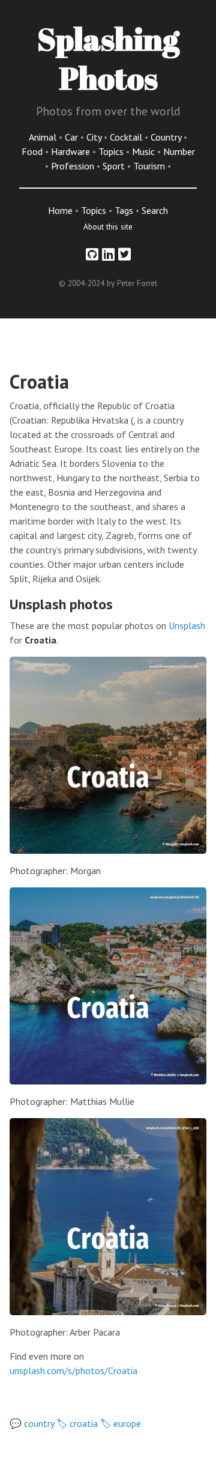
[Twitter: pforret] (124, 254)
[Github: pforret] (92, 254)
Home (60, 210)
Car (72, 137)
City (95, 137)
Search (155, 210)
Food (33, 151)
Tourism (150, 166)
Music (144, 151)
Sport (115, 166)
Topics (112, 151)
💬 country (32, 1423)
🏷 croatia (77, 1423)
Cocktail (127, 137)
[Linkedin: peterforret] (108, 254)
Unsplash (187, 625)
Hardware (71, 151)
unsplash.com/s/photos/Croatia (73, 1370)
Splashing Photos (108, 58)
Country (167, 137)
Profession (74, 166)
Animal (44, 137)
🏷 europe (120, 1423)
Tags (124, 210)
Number (179, 151)
